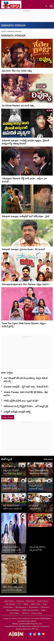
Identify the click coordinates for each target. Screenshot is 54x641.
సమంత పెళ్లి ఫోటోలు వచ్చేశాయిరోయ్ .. (37, 548)
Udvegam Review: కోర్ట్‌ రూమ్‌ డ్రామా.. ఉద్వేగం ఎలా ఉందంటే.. (24, 180)
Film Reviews (10, 604)
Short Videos (15, 613)
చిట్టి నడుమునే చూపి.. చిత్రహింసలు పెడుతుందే (12, 507)
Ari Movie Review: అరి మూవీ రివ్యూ (18, 105)
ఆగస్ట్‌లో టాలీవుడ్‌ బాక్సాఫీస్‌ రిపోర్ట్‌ (17, 411)
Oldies (43, 610)
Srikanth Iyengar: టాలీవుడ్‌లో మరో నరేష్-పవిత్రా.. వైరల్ (25, 216)
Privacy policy (37, 613)
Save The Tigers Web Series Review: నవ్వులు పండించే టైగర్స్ (24, 324)
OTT (19, 604)
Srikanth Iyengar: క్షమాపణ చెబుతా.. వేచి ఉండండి (23, 249)
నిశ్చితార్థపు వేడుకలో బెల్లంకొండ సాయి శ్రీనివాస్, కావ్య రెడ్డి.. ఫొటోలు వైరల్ (13, 473)
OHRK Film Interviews (30, 610)
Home (3, 31)
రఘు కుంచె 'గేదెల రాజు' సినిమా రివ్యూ (17, 70)
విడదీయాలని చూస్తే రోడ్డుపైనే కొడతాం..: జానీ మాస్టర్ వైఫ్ (26, 406)
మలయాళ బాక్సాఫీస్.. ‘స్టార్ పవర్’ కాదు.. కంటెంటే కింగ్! (26, 386)
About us (25, 613)
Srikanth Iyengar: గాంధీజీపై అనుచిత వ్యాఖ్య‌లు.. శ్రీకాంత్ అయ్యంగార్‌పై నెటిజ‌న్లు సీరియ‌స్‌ (25, 142)
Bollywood (30, 601)
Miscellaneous (21, 607)
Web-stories (35, 604)
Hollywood (45, 607)
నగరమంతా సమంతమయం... (36, 507)
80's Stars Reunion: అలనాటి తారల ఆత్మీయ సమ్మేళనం (13, 590)
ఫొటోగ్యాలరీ (6, 459)
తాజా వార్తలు (7, 372)
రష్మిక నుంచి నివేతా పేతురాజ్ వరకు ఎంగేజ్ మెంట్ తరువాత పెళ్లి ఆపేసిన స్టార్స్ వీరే (12, 551)
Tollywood (20, 601)
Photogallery (33, 607)
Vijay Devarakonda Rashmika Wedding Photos (39, 473)
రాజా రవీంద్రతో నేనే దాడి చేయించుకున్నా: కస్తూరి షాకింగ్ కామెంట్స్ (26, 379)
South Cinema (42, 601)
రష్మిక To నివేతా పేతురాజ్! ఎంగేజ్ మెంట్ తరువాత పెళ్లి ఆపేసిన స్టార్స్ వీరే (13, 490)
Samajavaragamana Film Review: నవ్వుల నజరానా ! (26, 284)
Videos (26, 604)
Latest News (9, 601)
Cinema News (8, 607)
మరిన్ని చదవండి (8, 417)
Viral (44, 604)
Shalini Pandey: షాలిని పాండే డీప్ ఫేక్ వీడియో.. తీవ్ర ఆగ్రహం (26, 393)
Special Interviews (13, 610)
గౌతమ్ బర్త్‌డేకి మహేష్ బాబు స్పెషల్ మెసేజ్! (21, 400)
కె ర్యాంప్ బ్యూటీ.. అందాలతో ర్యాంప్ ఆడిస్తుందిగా (36, 488)
